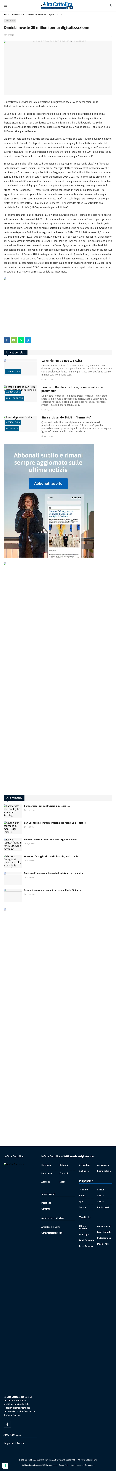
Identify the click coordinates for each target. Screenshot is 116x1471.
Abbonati (45, 1182)
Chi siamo (46, 1165)
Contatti (64, 1173)
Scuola (100, 1189)
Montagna (84, 1234)
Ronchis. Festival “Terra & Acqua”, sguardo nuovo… (51, 839)
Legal (62, 1182)
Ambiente (84, 1171)
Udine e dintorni (83, 1227)
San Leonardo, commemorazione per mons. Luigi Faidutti (55, 822)
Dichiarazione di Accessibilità (33, 1465)
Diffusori (64, 1165)
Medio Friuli (103, 1244)
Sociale (82, 1207)
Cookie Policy (64, 1465)
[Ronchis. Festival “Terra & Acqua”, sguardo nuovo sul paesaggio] (13, 844)
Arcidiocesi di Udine (50, 1227)
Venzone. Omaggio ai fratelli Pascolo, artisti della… (52, 856)
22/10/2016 (9, 35)
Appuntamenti (104, 1226)
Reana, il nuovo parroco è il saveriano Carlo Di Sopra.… (53, 890)
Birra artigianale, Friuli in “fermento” (66, 417)
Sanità (100, 1195)
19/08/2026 (48, 436)
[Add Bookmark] (111, 35)
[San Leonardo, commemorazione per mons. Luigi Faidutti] (13, 827)
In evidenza (12, 428)
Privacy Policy (51, 1465)
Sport (81, 1201)
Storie (82, 1195)
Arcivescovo (103, 1165)
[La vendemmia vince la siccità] (20, 367)
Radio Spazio (103, 1207)
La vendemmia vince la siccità (61, 360)
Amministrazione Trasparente (82, 1465)
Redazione (46, 1173)
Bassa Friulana (86, 1246)
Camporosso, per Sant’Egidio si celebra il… (47, 806)
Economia (10, 21)
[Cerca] (110, 5)
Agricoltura (13, 371)
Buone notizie (104, 1171)
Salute (100, 1201)
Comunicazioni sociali (52, 1233)
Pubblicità (46, 1203)
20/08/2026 (48, 410)
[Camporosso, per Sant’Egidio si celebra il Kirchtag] (13, 811)
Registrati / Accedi (14, 1443)
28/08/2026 (48, 380)
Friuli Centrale (104, 1232)
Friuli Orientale (14, 398)
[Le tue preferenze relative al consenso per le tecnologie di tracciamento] (5, 1466)
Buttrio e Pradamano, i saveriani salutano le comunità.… (54, 873)
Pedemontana (104, 1238)
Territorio (83, 1189)
